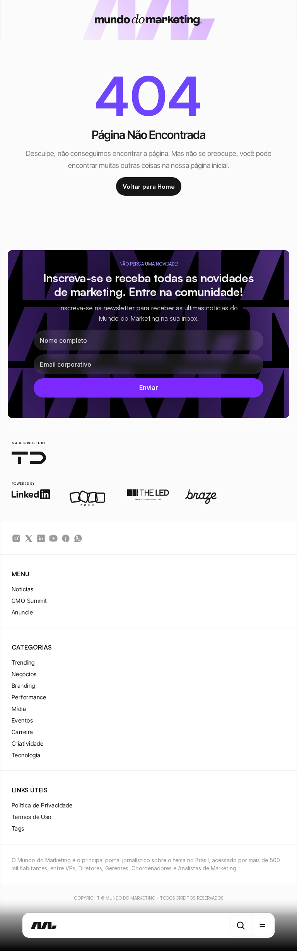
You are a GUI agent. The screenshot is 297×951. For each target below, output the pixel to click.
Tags (18, 828)
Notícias (23, 589)
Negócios (24, 674)
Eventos (22, 720)
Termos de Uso (31, 817)
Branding (23, 685)
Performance (29, 697)
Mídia (19, 708)
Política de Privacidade (42, 805)
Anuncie (22, 612)
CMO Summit (29, 600)
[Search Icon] (240, 925)
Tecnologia (26, 755)
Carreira (22, 732)
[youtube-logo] (53, 538)
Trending (23, 662)
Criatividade (27, 743)
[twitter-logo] (28, 538)
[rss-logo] (65, 538)
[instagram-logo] (16, 538)
